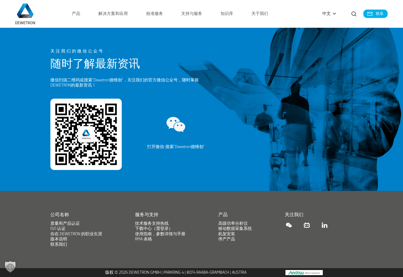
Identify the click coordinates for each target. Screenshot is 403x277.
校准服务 (154, 14)
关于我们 (259, 14)
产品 (76, 14)
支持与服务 (191, 14)
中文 (326, 14)
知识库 (227, 14)
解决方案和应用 (113, 14)
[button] (10, 266)
